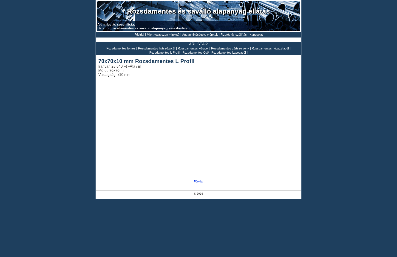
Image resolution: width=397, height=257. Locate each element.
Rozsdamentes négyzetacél (270, 48)
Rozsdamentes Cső (195, 52)
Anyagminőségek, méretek (200, 34)
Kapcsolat (256, 34)
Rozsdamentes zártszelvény (230, 48)
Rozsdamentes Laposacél (228, 52)
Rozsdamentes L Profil (164, 52)
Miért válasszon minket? (163, 34)
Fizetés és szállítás (234, 34)
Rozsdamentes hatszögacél (156, 48)
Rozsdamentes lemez (120, 48)
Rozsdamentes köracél (193, 48)
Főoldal (139, 34)
